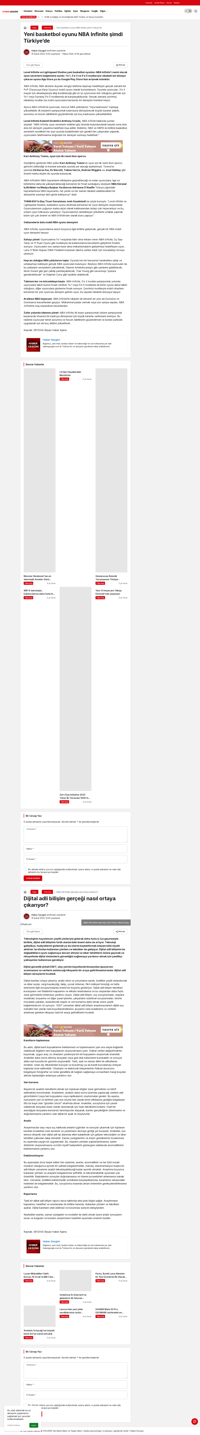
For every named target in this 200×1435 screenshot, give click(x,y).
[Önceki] (38, 17)
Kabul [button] (34, 1425)
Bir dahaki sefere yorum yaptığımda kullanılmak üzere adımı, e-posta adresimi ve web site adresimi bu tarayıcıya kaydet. (74, 870)
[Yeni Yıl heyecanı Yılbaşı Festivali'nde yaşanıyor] (111, 695)
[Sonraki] (42, 17)
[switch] (188, 11)
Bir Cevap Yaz (33, 815)
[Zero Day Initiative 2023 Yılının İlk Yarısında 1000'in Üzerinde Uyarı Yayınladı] (75, 695)
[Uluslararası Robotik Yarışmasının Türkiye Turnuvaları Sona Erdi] (111, 476)
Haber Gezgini (38, 50)
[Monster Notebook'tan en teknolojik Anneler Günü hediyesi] (40, 476)
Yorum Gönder (33, 878)
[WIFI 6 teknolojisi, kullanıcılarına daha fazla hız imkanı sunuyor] (40, 695)
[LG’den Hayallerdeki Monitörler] (75, 476)
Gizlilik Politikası (13, 1425)
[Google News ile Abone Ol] (33, 65)
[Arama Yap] (196, 11)
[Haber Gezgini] (10, 11)
